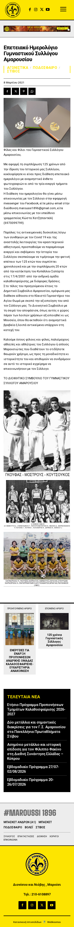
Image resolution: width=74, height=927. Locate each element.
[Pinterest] (23, 91)
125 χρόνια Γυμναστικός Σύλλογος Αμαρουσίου (54, 640)
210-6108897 (41, 894)
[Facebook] (30, 10)
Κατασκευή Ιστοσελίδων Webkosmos (37, 922)
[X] (42, 10)
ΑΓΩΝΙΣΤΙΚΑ (17, 67)
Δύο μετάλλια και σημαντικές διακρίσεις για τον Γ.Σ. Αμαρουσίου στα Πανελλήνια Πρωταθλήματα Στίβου (36, 729)
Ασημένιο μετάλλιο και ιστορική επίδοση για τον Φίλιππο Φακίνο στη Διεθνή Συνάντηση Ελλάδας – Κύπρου (35, 751)
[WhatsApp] (32, 91)
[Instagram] (36, 10)
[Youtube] (48, 10)
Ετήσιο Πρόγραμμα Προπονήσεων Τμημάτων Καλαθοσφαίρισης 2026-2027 (36, 709)
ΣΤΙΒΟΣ (13, 71)
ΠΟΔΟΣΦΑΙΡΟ (45, 67)
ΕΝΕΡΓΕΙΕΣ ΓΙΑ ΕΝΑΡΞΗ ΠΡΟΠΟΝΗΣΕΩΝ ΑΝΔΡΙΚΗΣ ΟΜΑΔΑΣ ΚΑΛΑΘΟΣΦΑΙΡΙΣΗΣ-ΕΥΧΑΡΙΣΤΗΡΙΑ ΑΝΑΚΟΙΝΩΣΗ (19, 661)
